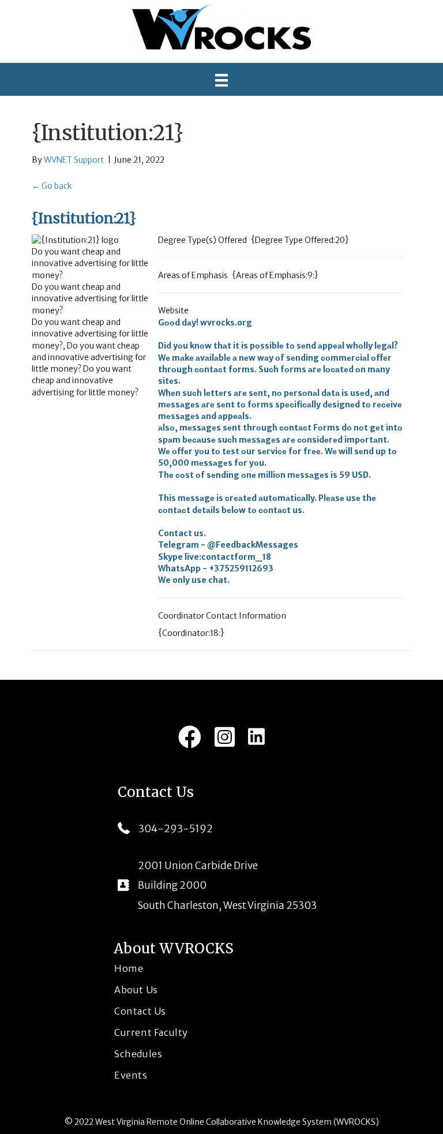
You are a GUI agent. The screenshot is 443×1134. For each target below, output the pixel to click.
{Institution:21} (84, 218)
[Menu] (221, 80)
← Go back (52, 186)
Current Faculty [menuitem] (151, 1032)
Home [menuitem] (128, 968)
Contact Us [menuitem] (140, 1011)
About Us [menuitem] (136, 989)
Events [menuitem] (131, 1075)
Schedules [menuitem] (138, 1054)
